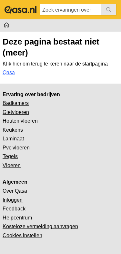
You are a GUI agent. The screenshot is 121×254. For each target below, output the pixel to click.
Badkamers (16, 103)
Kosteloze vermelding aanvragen (40, 226)
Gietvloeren (16, 112)
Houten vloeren (20, 121)
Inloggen (13, 200)
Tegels (10, 156)
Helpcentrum (17, 217)
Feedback (14, 208)
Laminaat (13, 138)
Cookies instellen (22, 235)
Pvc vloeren (16, 147)
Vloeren (12, 165)
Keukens (13, 130)
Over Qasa (15, 191)
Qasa (9, 72)
